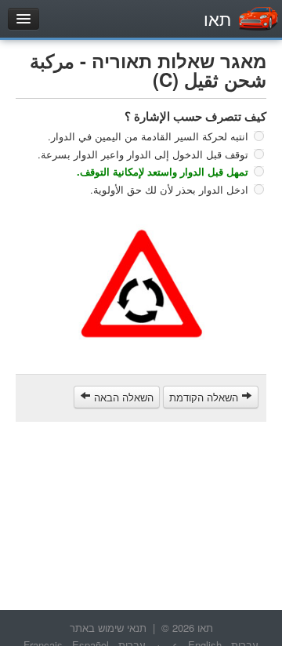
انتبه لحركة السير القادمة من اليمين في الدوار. (148, 136)
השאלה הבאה (122, 397)
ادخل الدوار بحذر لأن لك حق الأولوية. (169, 188)
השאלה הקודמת (205, 397)
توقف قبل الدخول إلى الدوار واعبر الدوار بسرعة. (143, 153)
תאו (217, 18)
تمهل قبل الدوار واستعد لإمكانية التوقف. (162, 171)
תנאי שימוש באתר (108, 627)
